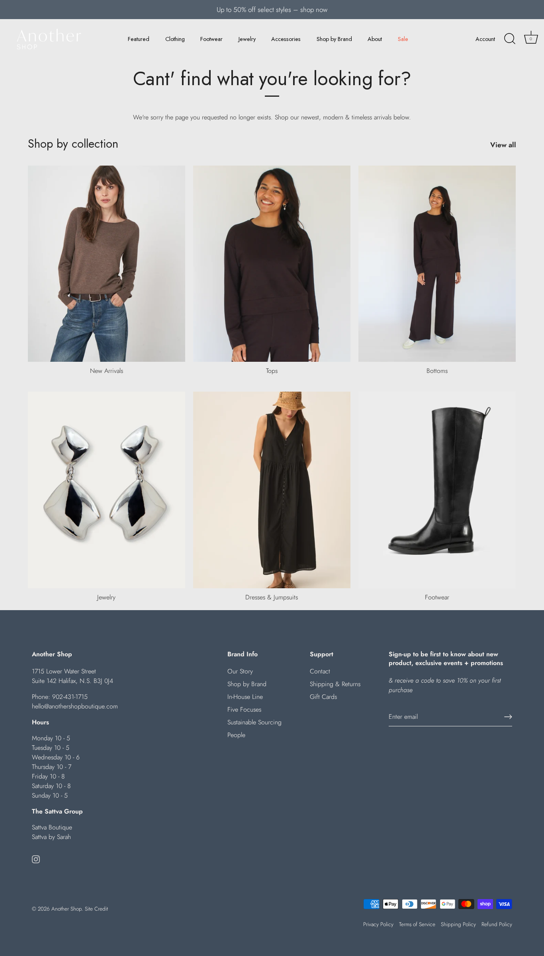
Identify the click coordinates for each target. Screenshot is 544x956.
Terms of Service (417, 924)
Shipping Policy (458, 924)
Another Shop (66, 909)
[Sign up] (508, 717)
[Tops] (271, 264)
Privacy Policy (378, 924)
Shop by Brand (334, 39)
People (236, 734)
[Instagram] (36, 858)
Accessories (286, 39)
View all (503, 145)
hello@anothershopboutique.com (75, 706)
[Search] (510, 39)
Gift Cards (323, 696)
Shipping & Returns (335, 684)
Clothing (175, 39)
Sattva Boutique (52, 827)
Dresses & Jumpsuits (271, 597)
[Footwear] (437, 490)
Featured (138, 39)
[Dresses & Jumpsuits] (271, 490)
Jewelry (247, 39)
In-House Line (245, 696)
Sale (403, 39)
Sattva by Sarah (51, 836)
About (375, 39)
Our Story (240, 671)
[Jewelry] (106, 490)
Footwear (211, 39)
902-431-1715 (70, 696)
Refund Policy (496, 924)
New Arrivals (106, 370)
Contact (320, 671)
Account (485, 39)
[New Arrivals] (106, 264)
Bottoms (437, 370)
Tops (272, 370)
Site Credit (96, 909)
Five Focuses (244, 709)
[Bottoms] (437, 264)
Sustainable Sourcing (254, 722)
